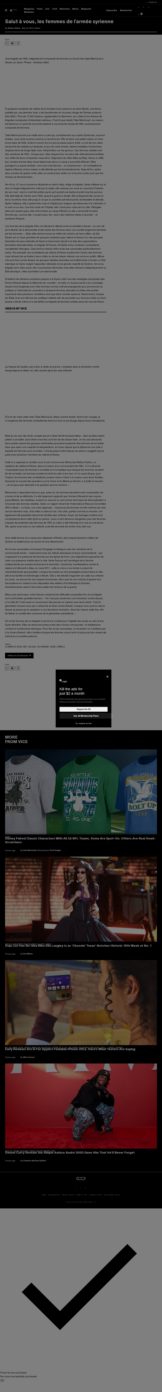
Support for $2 (83, 709)
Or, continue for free (84, 723)
